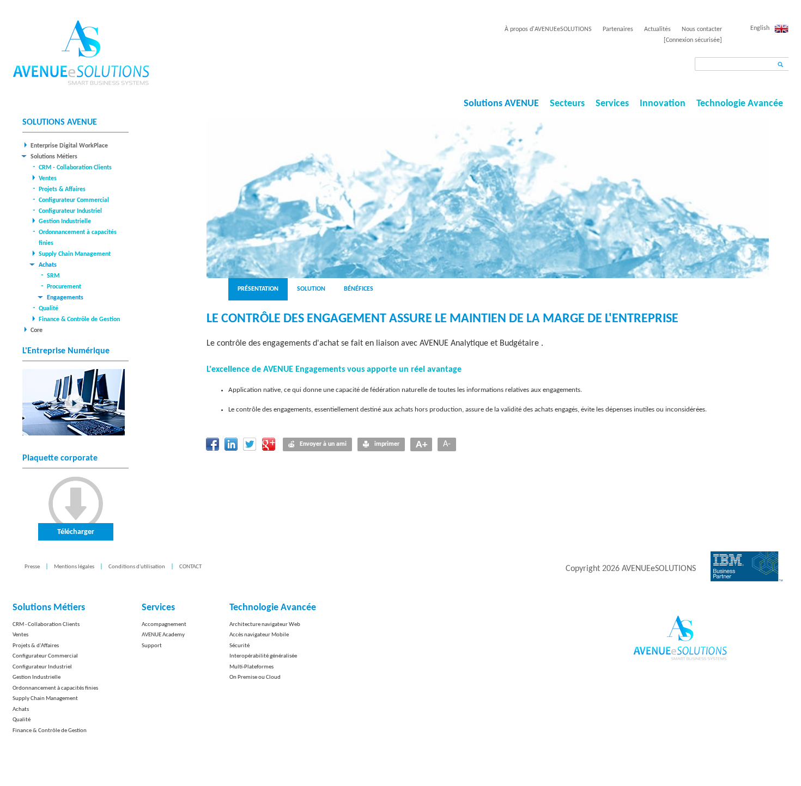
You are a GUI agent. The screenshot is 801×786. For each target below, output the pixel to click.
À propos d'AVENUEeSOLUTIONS (548, 29)
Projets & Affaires (62, 189)
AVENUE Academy (163, 635)
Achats (48, 265)
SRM (53, 276)
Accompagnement (164, 625)
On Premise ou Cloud (255, 677)
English (759, 28)
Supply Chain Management (75, 254)
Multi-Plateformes (251, 667)
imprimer (386, 444)
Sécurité (239, 646)
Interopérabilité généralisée (263, 656)
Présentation (258, 289)
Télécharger (75, 532)
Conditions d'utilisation (136, 567)
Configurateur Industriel (70, 211)
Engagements (65, 297)
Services (612, 104)
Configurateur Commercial (74, 200)
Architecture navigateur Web (264, 625)
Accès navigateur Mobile (259, 635)
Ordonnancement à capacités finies (55, 688)
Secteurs (567, 104)
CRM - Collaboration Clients (75, 167)
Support (152, 646)
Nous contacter (702, 29)
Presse (32, 567)
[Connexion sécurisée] (693, 40)
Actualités (657, 29)
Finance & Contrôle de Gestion (79, 319)
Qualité (48, 308)
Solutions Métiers (54, 156)
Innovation (662, 104)
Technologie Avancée (739, 104)
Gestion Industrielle (65, 221)
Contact (190, 567)
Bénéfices (358, 289)
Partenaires (618, 29)
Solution (311, 289)
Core (37, 330)
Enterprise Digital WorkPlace (69, 146)
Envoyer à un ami (323, 444)
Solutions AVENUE (501, 104)
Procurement (64, 287)
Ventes (48, 178)
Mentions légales (74, 567)
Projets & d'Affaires (36, 646)
